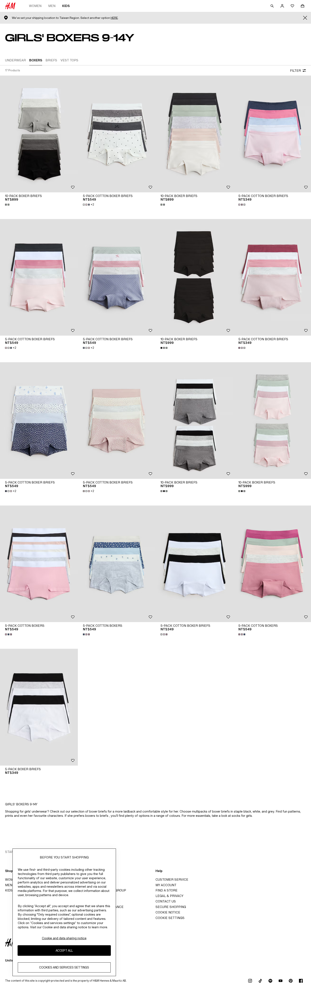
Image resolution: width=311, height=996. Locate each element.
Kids (66, 6)
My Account (166, 885)
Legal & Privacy (169, 896)
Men (51, 6)
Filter (295, 70)
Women (35, 6)
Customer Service (172, 879)
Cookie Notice (168, 912)
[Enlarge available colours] (7, 204)
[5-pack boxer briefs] (39, 707)
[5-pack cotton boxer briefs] (117, 134)
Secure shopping (171, 907)
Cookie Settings (170, 918)
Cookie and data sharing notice (64, 938)
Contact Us (166, 901)
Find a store (167, 890)
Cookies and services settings (64, 967)
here (114, 17)
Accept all (64, 950)
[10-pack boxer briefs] (39, 134)
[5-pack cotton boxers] (39, 564)
